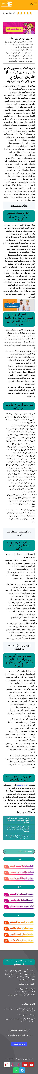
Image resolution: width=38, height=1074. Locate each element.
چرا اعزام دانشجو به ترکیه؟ (26, 1015)
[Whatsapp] (16, 1070)
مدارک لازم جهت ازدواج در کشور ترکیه (18, 53)
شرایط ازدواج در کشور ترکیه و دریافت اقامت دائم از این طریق (18, 45)
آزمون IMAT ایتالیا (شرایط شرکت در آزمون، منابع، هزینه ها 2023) (20, 1020)
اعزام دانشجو (22, 785)
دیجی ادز (31, 991)
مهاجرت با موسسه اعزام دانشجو (20, 61)
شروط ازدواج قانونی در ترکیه (21, 50)
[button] (32, 3)
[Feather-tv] (7, 1064)
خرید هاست (30, 989)
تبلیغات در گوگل (28, 994)
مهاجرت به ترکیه (19, 205)
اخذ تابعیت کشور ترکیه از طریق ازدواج (18, 41)
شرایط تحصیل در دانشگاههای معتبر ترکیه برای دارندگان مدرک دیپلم (19, 1009)
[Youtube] (31, 1064)
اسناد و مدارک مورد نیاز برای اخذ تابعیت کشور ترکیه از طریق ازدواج (20, 57)
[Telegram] (22, 1070)
